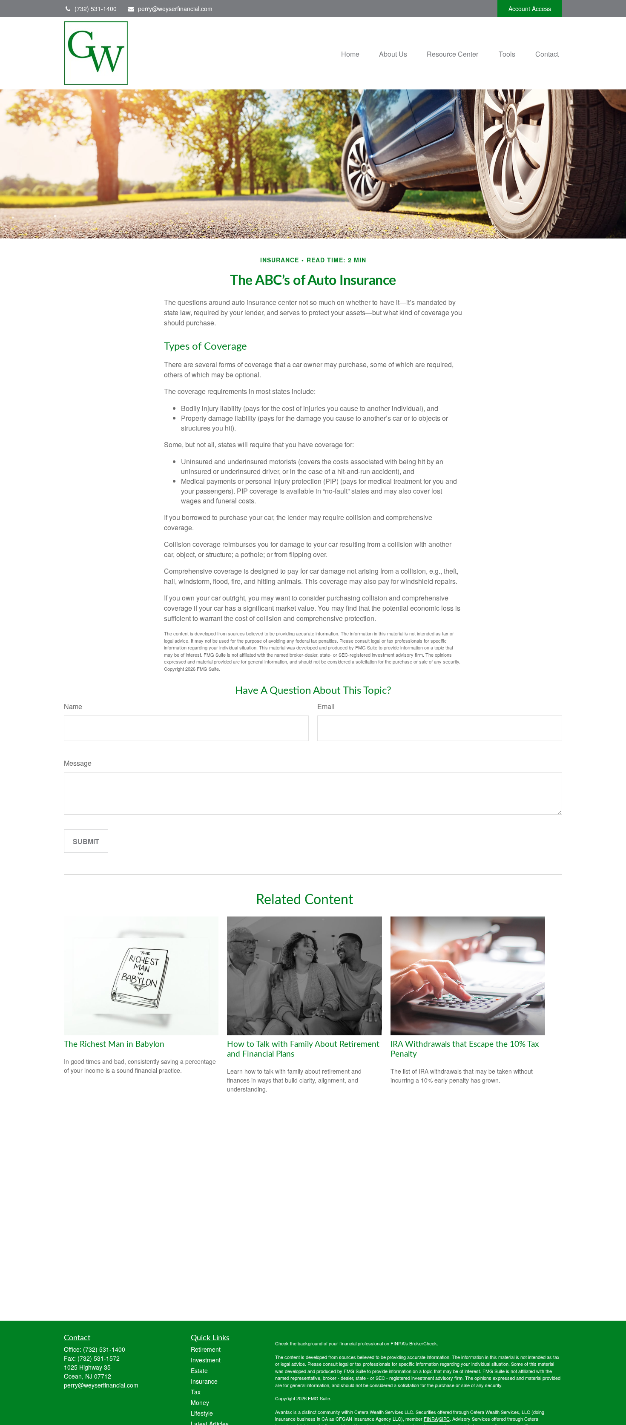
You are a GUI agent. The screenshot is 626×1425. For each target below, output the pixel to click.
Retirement (206, 1349)
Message (78, 763)
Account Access (529, 8)
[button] (350, 53)
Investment (206, 1360)
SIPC (444, 1418)
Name (73, 706)
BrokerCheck (423, 1343)
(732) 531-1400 (96, 8)
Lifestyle (202, 1413)
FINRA (431, 1418)
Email (326, 706)
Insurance (204, 1381)
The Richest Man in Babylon (114, 1044)
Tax (196, 1392)
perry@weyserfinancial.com (175, 8)
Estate (199, 1370)
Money (200, 1402)
